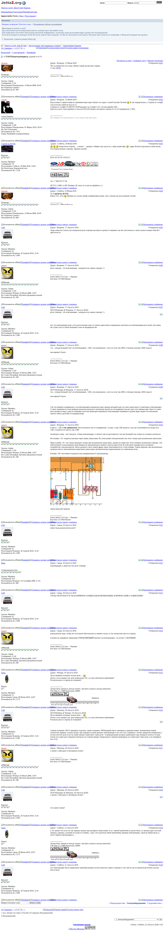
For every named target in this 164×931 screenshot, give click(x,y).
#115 (161, 673)
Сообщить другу (139, 61)
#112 (161, 563)
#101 (161, 63)
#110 (161, 425)
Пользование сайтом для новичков (47, 24)
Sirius (3, 673)
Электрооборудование (72, 46)
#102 (161, 100)
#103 (161, 144)
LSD (3, 228)
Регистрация (30, 16)
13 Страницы (6, 48)
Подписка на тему (124, 61)
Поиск (10, 12)
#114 (161, 631)
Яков (3, 563)
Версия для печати (155, 61)
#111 (161, 525)
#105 (161, 227)
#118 (161, 790)
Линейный (31, 53)
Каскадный (5, 53)
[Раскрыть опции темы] (59, 910)
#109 (161, 387)
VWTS (58, 68)
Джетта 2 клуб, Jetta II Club (12, 8)
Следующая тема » (154, 903)
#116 (161, 710)
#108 (161, 345)
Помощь (4, 12)
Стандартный (18, 53)
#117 (161, 748)
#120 (161, 865)
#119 (161, 828)
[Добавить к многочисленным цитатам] (140, 97)
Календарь (32, 12)
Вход (21, 16)
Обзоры (25, 12)
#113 (161, 593)
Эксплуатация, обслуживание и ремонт (44, 46)
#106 (161, 265)
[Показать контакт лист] (24, 97)
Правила (26, 8)
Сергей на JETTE (8, 144)
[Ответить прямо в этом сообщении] (152, 97)
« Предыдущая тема (117, 903)
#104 (161, 191)
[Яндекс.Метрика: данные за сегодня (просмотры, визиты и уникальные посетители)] (76, 929)
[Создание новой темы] (55, 48)
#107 (161, 307)
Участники (17, 12)
